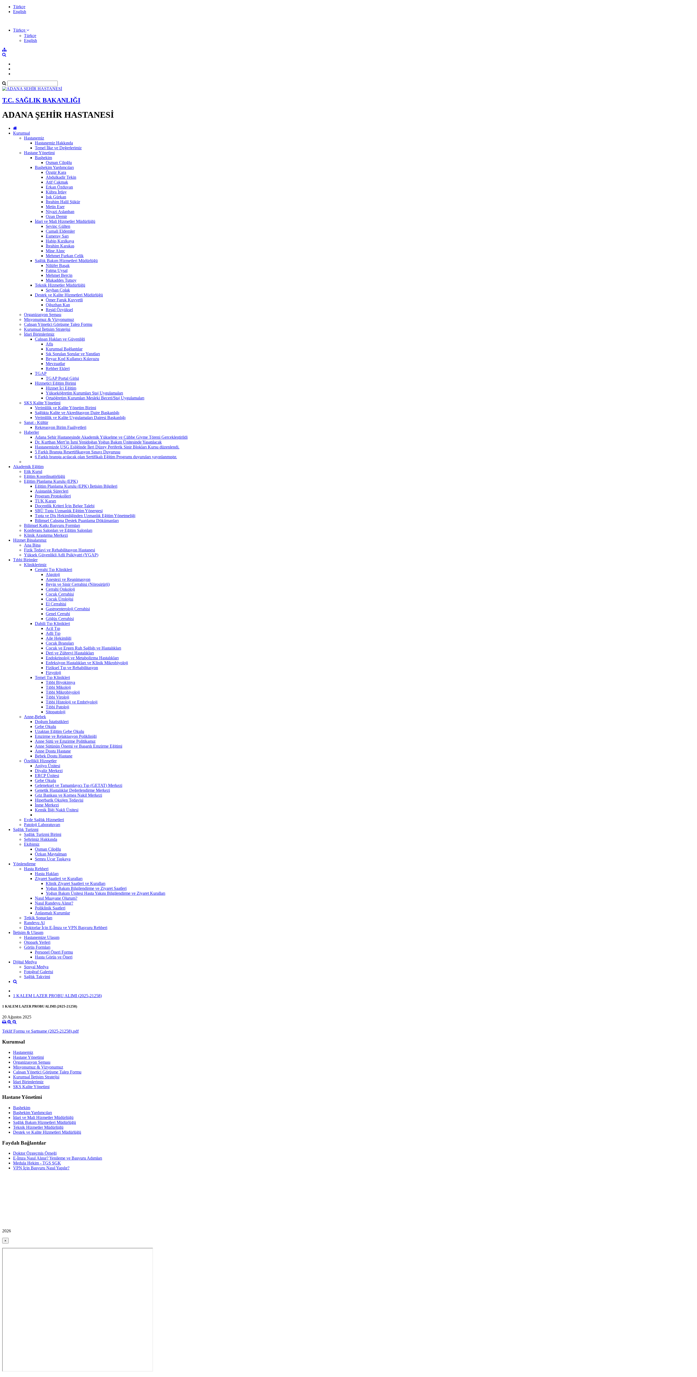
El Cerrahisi (56, 604)
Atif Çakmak (57, 182)
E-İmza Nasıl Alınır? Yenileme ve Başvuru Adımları (57, 1158)
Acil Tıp (53, 628)
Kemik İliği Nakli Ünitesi (56, 810)
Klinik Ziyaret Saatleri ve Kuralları (75, 883)
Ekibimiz (31, 844)
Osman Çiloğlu (59, 162)
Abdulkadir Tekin (61, 177)
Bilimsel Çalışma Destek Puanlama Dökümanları (77, 520)
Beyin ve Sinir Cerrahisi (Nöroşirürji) (78, 584)
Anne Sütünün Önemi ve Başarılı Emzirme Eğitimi (78, 746)
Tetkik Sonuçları (38, 917)
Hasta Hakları (47, 873)
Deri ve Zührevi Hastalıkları (70, 653)
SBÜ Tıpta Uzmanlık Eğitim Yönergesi (69, 510)
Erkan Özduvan (59, 187)
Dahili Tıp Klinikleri (52, 623)
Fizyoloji (53, 672)
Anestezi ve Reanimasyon (68, 579)
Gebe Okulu (45, 726)
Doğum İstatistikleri (52, 721)
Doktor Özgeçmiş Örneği (35, 1153)
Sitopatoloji (55, 711)
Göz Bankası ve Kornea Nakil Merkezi (68, 795)
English (19, 11)
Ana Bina (32, 545)
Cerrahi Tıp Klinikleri (53, 569)
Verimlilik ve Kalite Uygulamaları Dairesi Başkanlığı (80, 417)
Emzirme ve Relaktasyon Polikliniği (66, 736)
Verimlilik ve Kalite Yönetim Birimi (65, 407)
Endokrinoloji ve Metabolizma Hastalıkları (82, 658)
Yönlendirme (24, 864)
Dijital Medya (25, 962)
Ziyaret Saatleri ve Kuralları (58, 878)
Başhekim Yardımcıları (54, 167)
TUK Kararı (45, 501)
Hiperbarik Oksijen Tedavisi (59, 800)
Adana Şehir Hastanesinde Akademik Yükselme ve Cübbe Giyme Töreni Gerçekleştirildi (111, 437)
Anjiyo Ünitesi (47, 765)
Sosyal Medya (36, 966)
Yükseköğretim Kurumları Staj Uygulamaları (84, 393)
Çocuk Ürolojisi (59, 599)
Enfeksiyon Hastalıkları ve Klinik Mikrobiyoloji (87, 662)
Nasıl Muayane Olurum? (56, 898)
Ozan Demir (56, 216)
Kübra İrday (56, 192)
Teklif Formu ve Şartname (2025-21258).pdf (40, 1031)
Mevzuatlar (55, 363)
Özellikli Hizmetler (40, 761)
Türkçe (19, 6)
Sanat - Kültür (36, 422)
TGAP (41, 373)
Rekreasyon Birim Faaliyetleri (60, 427)
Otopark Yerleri (37, 942)
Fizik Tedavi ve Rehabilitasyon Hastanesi (59, 550)
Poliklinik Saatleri (50, 908)
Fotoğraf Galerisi (38, 971)
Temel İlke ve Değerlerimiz (58, 147)
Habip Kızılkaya (60, 241)
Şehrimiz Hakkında (40, 839)
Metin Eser (55, 206)
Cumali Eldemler (60, 231)
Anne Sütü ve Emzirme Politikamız (65, 741)
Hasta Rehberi (36, 868)
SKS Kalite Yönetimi (42, 403)
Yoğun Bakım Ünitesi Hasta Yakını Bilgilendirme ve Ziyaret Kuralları (105, 893)
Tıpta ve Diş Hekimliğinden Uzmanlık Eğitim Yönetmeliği (85, 515)
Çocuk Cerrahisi (60, 594)
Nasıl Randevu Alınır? (54, 903)
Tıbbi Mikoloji (58, 687)
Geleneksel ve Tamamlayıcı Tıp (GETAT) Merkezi (78, 785)
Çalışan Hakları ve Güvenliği (60, 339)
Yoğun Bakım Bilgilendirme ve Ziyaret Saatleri (86, 888)
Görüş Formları (37, 947)
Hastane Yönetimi (39, 152)
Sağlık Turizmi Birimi (42, 834)
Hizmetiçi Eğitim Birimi (55, 383)
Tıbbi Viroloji (57, 697)
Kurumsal (21, 133)
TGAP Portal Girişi (62, 378)
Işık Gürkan (56, 197)
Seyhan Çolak (58, 290)
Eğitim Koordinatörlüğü (44, 476)
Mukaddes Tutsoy (61, 280)
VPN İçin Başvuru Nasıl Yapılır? (41, 1168)
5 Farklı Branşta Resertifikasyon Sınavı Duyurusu (77, 452)
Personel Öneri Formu (54, 952)
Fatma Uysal (57, 270)
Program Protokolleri (53, 496)
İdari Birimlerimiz (39, 334)
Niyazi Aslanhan (60, 211)
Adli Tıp (53, 633)
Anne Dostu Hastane (53, 751)
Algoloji (53, 574)
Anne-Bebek (35, 716)
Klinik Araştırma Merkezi (46, 535)
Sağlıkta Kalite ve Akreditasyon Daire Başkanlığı (77, 412)
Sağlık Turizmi (25, 829)
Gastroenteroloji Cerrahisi (68, 608)
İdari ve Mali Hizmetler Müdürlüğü (65, 221)
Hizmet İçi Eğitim (61, 388)
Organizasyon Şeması (42, 314)
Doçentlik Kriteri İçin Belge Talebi (64, 506)
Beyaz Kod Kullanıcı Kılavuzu (72, 358)
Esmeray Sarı (57, 236)
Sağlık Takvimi (37, 976)
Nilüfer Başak (58, 265)
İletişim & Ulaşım (28, 932)
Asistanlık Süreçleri (51, 491)
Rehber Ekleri (58, 368)
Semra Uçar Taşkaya (53, 859)
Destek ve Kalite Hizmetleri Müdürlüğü (69, 295)
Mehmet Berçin (59, 275)
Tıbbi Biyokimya (60, 682)
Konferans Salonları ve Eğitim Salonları (58, 530)
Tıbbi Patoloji (57, 707)
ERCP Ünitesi (47, 775)
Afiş (49, 344)
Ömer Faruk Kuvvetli (64, 300)
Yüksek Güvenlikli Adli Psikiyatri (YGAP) (61, 555)
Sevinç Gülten (58, 226)
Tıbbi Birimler (25, 559)
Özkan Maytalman (51, 854)
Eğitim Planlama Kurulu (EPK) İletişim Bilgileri (76, 486)
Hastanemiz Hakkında (54, 143)
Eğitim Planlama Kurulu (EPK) (51, 481)
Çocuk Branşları (60, 643)
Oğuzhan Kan (58, 304)
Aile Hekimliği (58, 638)
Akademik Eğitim (28, 466)
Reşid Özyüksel (59, 309)
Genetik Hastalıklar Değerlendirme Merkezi (72, 790)
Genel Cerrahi (58, 613)
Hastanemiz (34, 138)
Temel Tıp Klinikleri (52, 677)
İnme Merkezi (47, 805)
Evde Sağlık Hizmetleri (44, 819)
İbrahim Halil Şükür (63, 201)
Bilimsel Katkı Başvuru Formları (52, 525)
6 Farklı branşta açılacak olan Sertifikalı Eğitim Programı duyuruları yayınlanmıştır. (106, 456)
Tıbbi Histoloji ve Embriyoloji (71, 702)
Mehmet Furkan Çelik (65, 255)
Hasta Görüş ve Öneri (53, 957)
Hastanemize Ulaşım (41, 937)
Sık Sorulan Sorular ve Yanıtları (73, 353)
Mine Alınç (55, 250)
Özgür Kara (56, 172)
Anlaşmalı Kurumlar (52, 913)
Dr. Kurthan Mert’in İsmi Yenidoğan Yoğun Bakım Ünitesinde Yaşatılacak (98, 442)
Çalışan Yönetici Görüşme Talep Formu (58, 324)
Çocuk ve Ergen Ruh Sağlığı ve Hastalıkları (83, 648)
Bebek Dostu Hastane (53, 756)
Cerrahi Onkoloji (60, 589)
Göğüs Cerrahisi (60, 618)
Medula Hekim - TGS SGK (37, 1163)
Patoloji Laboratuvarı (42, 824)
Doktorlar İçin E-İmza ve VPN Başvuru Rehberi (65, 927)
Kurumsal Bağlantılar (64, 349)
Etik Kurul (33, 471)
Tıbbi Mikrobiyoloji (63, 692)
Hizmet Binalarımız (30, 540)
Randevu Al (34, 922)
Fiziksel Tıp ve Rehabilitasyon (72, 667)
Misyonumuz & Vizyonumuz (49, 319)
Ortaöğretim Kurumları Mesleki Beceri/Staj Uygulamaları (95, 398)
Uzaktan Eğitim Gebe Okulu (59, 731)
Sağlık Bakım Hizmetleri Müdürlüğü (66, 260)
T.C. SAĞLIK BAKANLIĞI (41, 100)
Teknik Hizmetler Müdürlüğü (60, 285)
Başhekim (43, 157)
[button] (21, 30)
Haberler (31, 432)
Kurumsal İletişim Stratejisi (47, 329)
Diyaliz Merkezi (49, 770)
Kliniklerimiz (35, 564)
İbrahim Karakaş (60, 246)
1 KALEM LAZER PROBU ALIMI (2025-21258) (57, 995)
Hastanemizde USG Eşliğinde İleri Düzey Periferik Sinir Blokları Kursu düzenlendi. (107, 447)
